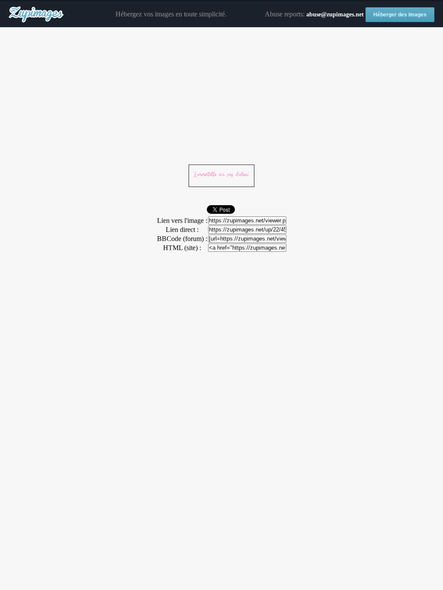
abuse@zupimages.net (335, 14)
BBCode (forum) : (182, 238)
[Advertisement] (221, 96)
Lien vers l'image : (182, 220)
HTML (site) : (182, 247)
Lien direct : (182, 229)
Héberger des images (400, 15)
